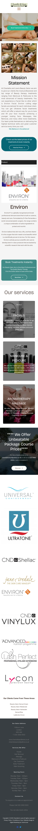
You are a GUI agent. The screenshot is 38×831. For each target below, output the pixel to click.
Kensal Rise (19, 712)
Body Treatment (19, 764)
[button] (19, 8)
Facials (19, 752)
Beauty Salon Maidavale (19, 707)
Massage (19, 757)
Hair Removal (19, 754)
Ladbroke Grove (19, 715)
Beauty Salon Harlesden (19, 709)
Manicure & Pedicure (19, 759)
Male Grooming (19, 766)
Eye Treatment (19, 761)
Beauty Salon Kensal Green (19, 704)
